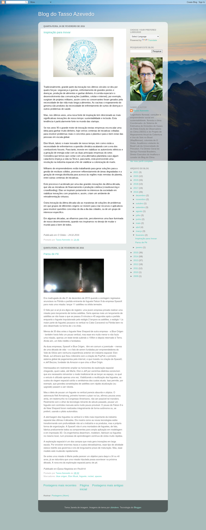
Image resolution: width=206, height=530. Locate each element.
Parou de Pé (51, 254)
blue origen (61, 476)
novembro (141, 199)
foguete (83, 476)
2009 (136, 276)
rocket (91, 476)
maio (138, 223)
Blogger (137, 507)
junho (139, 219)
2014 (136, 256)
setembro (141, 207)
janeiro (139, 247)
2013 (136, 260)
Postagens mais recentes (59, 485)
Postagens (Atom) (60, 495)
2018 (136, 184)
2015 (136, 252)
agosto (139, 211)
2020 (136, 176)
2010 (136, 272)
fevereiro (140, 235)
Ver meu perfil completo (141, 161)
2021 (136, 172)
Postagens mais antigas (107, 485)
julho (138, 215)
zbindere (114, 507)
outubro (140, 203)
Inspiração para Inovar (57, 32)
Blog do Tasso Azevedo (66, 14)
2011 (136, 268)
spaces (98, 476)
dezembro (141, 195)
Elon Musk (73, 476)
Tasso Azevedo (141, 111)
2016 (136, 192)
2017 (136, 188)
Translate (152, 40)
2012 (136, 264)
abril (138, 227)
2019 (136, 180)
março (139, 231)
